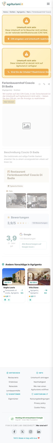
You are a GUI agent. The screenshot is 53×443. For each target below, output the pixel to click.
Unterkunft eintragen (40, 377)
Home (5, 12)
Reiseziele (13, 386)
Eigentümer (13, 399)
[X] (22, 431)
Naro (29, 12)
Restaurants (13, 377)
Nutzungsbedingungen (40, 399)
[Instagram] (30, 431)
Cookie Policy (39, 407)
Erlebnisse (13, 382)
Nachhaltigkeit (40, 382)
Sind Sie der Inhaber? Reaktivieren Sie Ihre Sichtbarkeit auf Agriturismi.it (29, 72)
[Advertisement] (26, 336)
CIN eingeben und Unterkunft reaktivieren (29, 39)
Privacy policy (40, 403)
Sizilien (12, 12)
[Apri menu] (48, 4)
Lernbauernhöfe (13, 390)
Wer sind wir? (42, 425)
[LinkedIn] (38, 431)
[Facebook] (14, 431)
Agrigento (21, 12)
